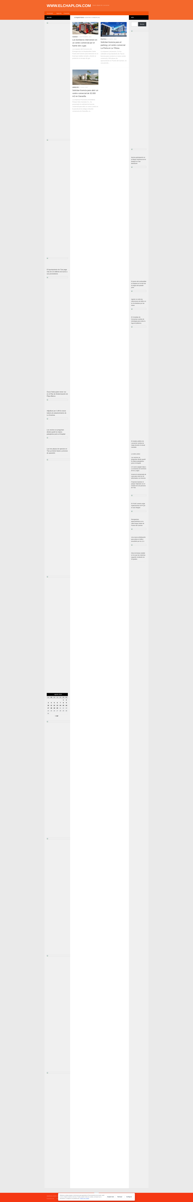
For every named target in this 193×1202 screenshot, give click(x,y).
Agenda (59, 13)
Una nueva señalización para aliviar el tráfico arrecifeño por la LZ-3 (138, 539)
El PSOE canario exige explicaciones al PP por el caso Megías (138, 505)
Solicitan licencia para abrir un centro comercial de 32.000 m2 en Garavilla (85, 93)
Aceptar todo (110, 1196)
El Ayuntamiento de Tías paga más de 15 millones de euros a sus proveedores (57, 272)
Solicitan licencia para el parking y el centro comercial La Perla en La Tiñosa (113, 45)
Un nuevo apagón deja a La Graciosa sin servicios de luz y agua (138, 468)
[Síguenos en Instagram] (67, 17)
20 (57, 708)
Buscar (142, 24)
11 (51, 705)
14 (60, 705)
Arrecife (75, 87)
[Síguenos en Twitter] (64, 17)
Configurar (129, 1196)
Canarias (67, 13)
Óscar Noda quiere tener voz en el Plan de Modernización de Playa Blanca (57, 394)
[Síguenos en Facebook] (62, 17)
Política (103, 39)
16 (66, 705)
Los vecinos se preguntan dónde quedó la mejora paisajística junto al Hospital (56, 432)
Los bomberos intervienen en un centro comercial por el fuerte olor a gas (84, 43)
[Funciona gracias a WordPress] (55, 1198)
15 (63, 705)
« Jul (56, 716)
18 (51, 708)
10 (48, 705)
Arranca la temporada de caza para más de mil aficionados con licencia (138, 476)
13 (57, 705)
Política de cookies (84, 1198)
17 (48, 708)
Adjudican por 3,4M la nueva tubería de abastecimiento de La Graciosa (56, 413)
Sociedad (50, 13)
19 (54, 708)
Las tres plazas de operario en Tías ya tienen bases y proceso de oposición (57, 451)
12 (54, 705)
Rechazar (119, 1196)
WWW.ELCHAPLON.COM (69, 6)
